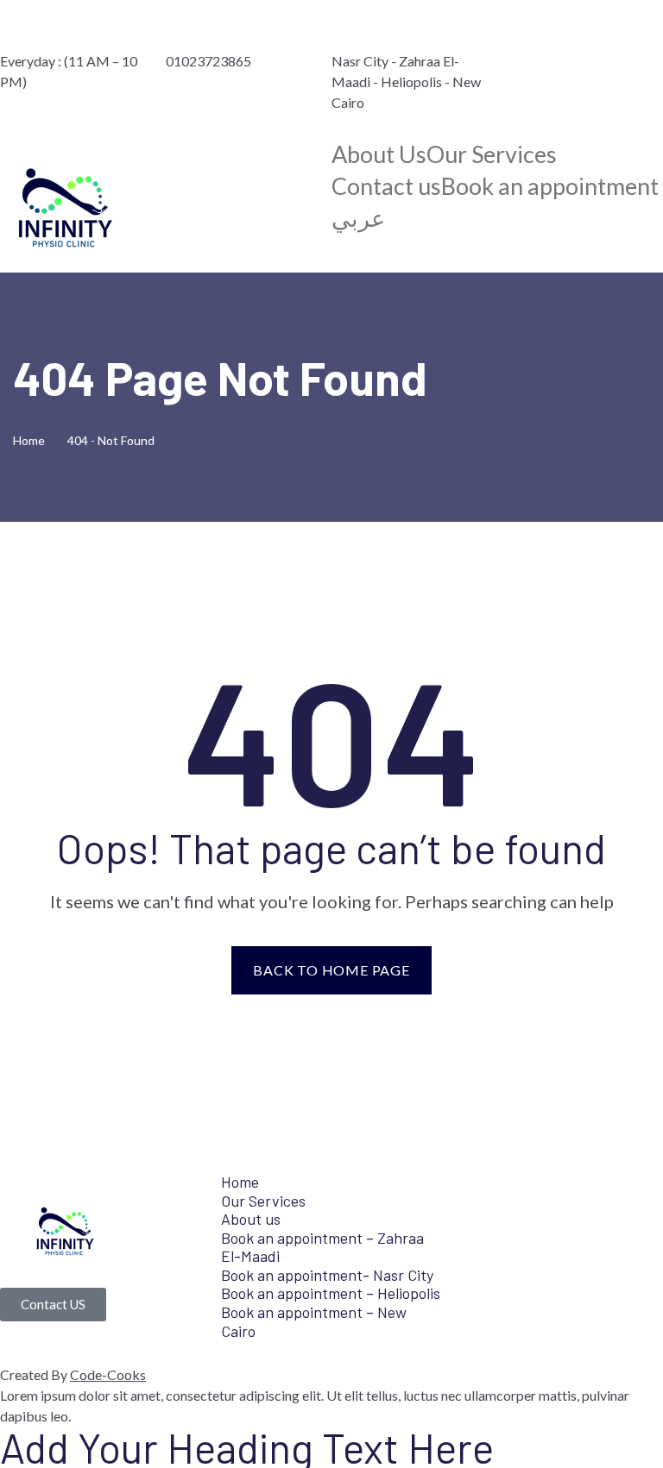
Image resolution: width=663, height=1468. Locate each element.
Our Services (491, 154)
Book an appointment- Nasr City (327, 1274)
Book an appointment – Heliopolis (330, 1292)
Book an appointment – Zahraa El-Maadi (322, 1247)
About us (251, 1218)
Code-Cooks (108, 1374)
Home (31, 440)
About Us (379, 154)
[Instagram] (596, 32)
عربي (358, 218)
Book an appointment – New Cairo (314, 1321)
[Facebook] (529, 32)
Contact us (386, 186)
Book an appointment (550, 186)
